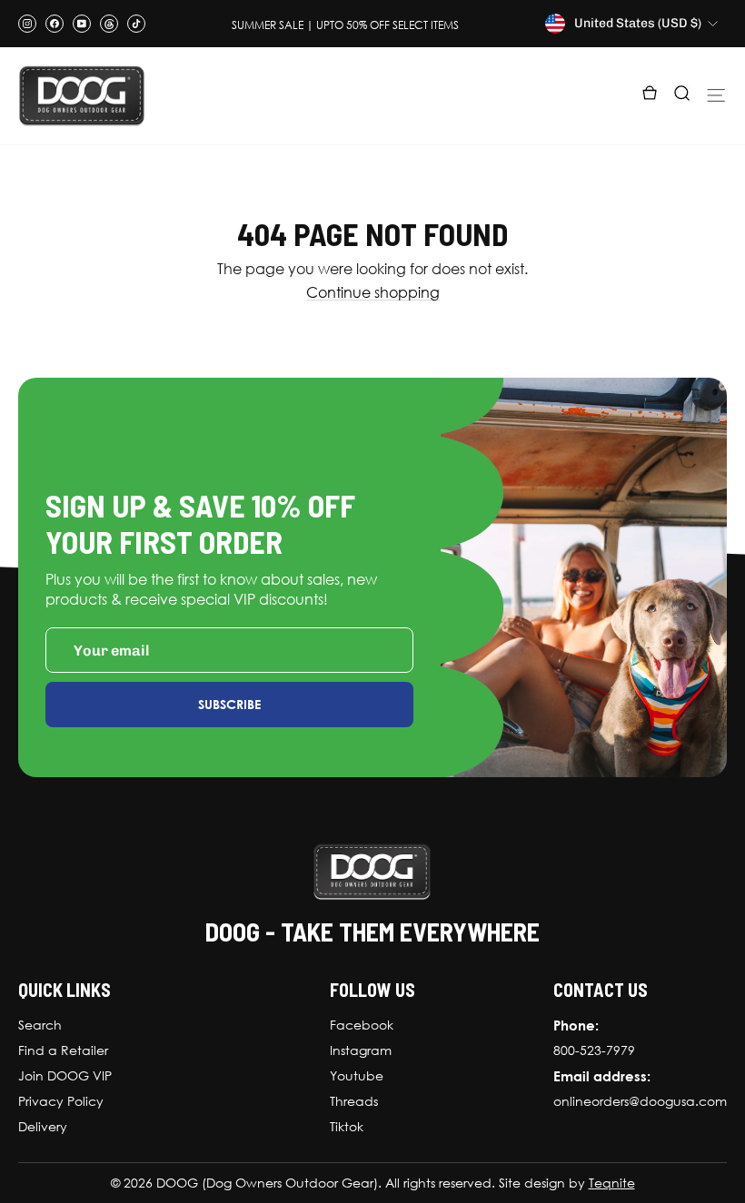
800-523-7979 (594, 1050)
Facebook (361, 1025)
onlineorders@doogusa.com (640, 1101)
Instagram (361, 1050)
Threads (354, 1101)
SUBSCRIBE (229, 704)
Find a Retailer (63, 1050)
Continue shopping (373, 293)
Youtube (356, 1076)
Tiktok (346, 1127)
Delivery (42, 1127)
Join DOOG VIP (65, 1076)
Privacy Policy (61, 1101)
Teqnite (612, 1183)
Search (40, 1025)
